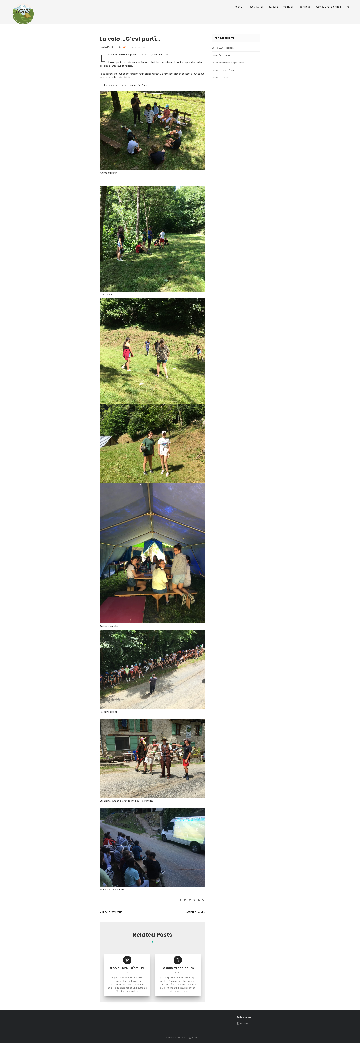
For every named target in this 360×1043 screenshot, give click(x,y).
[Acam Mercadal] (22, 13)
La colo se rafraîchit (221, 77)
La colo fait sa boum (221, 55)
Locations (304, 7)
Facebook (245, 1023)
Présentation (256, 7)
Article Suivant (194, 912)
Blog (124, 47)
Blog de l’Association (328, 7)
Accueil (239, 7)
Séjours (273, 7)
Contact (288, 7)
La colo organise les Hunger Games (228, 62)
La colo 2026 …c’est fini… (223, 47)
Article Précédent (112, 912)
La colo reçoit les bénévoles (224, 70)
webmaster (140, 47)
